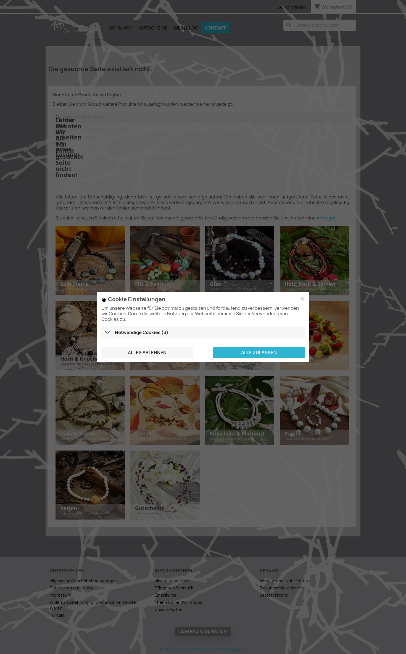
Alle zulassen (259, 352)
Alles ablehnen (147, 352)
